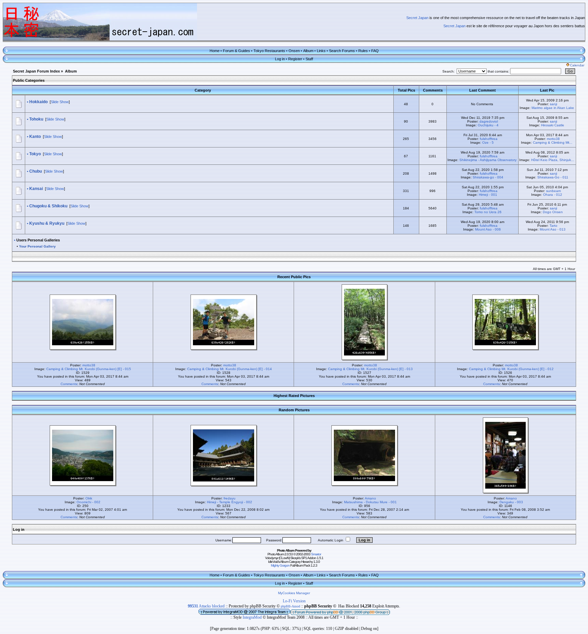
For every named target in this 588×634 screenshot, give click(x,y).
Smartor (316, 554)
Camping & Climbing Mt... (552, 142)
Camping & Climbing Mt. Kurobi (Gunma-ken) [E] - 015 (88, 369)
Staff (309, 59)
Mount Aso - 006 (488, 229)
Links (321, 51)
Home (214, 51)
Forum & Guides (236, 51)
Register (295, 59)
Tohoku (36, 119)
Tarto (553, 225)
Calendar (577, 65)
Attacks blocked (206, 606)
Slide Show (60, 102)
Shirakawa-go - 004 (488, 177)
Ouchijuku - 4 (488, 125)
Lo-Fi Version (294, 601)
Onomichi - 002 (88, 502)
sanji (553, 104)
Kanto (35, 136)
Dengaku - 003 (511, 502)
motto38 (553, 139)
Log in (280, 59)
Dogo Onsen (553, 212)
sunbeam (553, 191)
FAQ (375, 51)
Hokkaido (38, 101)
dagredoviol (488, 121)
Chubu (35, 171)
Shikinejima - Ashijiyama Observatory (488, 160)
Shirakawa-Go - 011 (552, 177)
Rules (363, 51)
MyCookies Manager (294, 593)
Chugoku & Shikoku (48, 206)
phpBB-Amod (290, 606)
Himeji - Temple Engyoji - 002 (229, 502)
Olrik (88, 498)
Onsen (294, 51)
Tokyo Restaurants (269, 51)
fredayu (229, 498)
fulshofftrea (488, 139)
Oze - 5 (488, 142)
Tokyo (35, 154)
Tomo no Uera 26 (488, 212)
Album (308, 51)
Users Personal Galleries (38, 240)
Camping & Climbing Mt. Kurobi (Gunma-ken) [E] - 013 (370, 369)
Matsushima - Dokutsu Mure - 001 (370, 502)
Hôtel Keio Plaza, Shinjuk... (552, 160)
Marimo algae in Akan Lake (553, 108)
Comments (69, 384)
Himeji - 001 (488, 194)
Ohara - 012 (552, 194)
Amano (370, 498)
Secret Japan (417, 18)
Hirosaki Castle (552, 125)
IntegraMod (253, 617)
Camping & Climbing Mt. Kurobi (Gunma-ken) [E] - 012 (511, 369)
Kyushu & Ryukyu (46, 223)
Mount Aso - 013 (553, 229)
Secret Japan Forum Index (36, 71)
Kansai (36, 188)
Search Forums (342, 51)
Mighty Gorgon (280, 565)
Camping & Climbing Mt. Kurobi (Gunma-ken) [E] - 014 (229, 369)
